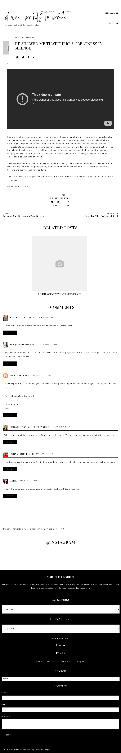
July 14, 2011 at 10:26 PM (62, 427)
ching (14, 480)
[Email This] (17, 57)
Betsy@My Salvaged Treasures (30, 427)
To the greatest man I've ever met (60, 294)
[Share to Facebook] (28, 57)
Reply (10, 332)
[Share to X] (23, 57)
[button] (109, 13)
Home (39, 661)
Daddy (66, 206)
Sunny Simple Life (22, 454)
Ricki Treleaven (20, 375)
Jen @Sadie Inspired (23, 344)
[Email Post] (63, 195)
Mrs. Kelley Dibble (22, 317)
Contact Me (66, 661)
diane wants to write (17, 749)
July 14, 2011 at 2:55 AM (48, 344)
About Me (51, 661)
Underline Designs (42, 749)
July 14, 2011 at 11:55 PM (45, 454)
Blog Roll (81, 661)
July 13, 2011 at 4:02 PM (46, 317)
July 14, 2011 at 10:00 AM (42, 375)
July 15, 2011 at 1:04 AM (29, 481)
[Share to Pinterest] (33, 57)
